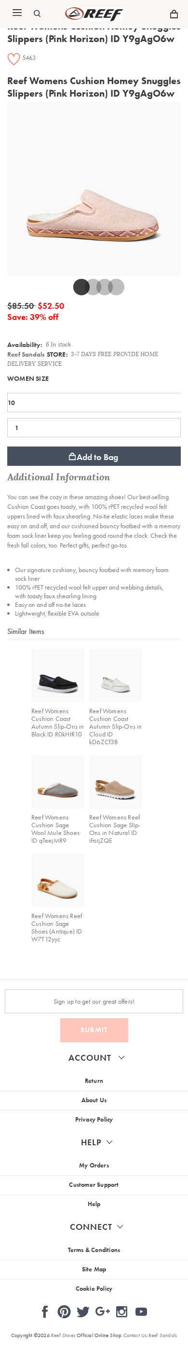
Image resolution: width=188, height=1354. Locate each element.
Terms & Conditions (94, 1250)
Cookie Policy (94, 1288)
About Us (94, 1100)
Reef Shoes (63, 1335)
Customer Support (94, 1185)
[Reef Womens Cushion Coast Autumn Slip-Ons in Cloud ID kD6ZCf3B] (115, 675)
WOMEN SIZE (28, 378)
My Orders (94, 1165)
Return (94, 1081)
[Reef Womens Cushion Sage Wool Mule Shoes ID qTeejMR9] (57, 781)
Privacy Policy (94, 1119)
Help (94, 1204)
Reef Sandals (26, 354)
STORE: (37, 354)
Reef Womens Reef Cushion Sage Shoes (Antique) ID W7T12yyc (56, 927)
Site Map (94, 1269)
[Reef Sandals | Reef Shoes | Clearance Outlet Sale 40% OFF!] (94, 18)
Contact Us (135, 1335)
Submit (94, 1030)
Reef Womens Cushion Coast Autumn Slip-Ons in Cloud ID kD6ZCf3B (115, 726)
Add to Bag (98, 456)
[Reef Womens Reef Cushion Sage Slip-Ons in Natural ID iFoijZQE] (115, 781)
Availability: (25, 344)
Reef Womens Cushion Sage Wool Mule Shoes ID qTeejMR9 (55, 828)
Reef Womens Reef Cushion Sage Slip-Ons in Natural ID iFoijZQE (115, 828)
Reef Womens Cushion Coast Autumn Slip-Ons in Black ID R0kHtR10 (57, 722)
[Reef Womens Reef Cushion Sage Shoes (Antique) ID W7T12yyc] (57, 880)
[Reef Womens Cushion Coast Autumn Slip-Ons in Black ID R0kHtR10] (57, 675)
